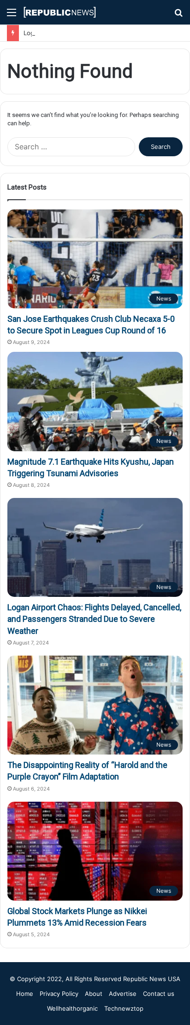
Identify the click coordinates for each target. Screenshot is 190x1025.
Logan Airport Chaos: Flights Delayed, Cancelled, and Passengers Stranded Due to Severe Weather (94, 618)
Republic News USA (151, 978)
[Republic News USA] (60, 12)
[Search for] (178, 15)
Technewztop (123, 1008)
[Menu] (11, 15)
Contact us (158, 993)
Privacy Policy (59, 993)
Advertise (123, 993)
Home (24, 993)
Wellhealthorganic (72, 1008)
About (93, 993)
